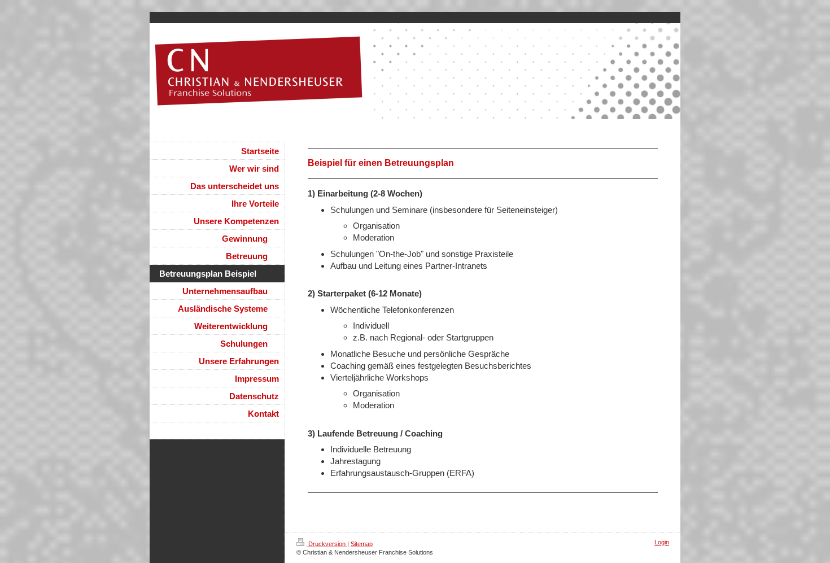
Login (661, 542)
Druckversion (327, 543)
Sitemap (362, 543)
